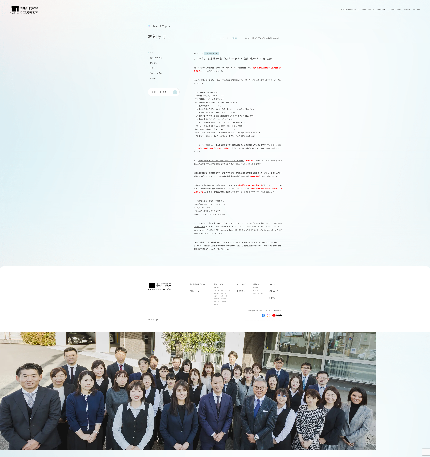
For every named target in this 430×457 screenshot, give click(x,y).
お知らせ (153, 63)
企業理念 (255, 290)
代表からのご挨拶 (258, 293)
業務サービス (382, 10)
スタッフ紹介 (396, 10)
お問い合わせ (273, 291)
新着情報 (234, 38)
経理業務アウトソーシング (222, 290)
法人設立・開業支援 (220, 293)
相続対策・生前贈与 (220, 302)
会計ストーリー (368, 10)
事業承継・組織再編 (220, 299)
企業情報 (407, 10)
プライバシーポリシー (154, 320)
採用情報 (416, 10)
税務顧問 (216, 288)
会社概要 (255, 288)
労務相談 (216, 304)
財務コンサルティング (220, 296)
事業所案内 (241, 291)
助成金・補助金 (156, 73)
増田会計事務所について (350, 10)
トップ (222, 38)
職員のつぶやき (156, 58)
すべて (152, 53)
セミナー (153, 68)
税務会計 (153, 78)
